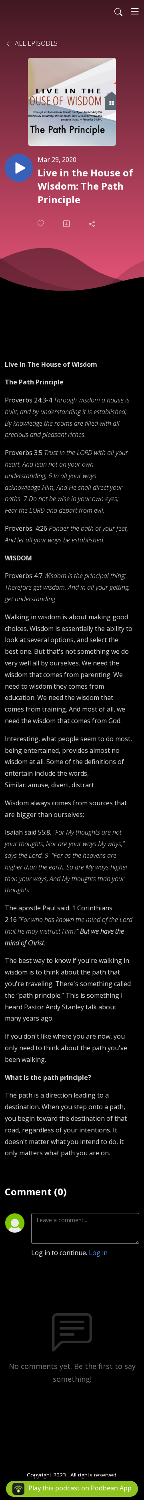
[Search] (118, 11)
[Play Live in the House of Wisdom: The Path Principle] (19, 168)
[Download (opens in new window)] (67, 224)
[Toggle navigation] (135, 11)
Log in (98, 1252)
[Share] (93, 223)
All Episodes (35, 43)
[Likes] (41, 223)
